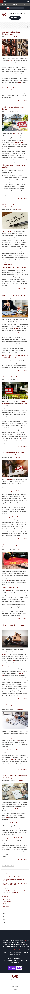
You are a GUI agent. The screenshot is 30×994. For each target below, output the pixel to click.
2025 (3, 916)
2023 (3, 922)
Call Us (6, 4)
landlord (10, 60)
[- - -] (1, 1)
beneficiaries (12, 759)
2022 (3, 925)
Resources (15, 986)
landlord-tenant (19, 142)
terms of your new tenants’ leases (11, 74)
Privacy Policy (15, 980)
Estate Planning (18, 209)
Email (15, 4)
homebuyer (16, 133)
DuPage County (16, 949)
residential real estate (8, 335)
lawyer (22, 162)
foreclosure (8, 479)
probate (8, 590)
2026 (3, 913)
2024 (3, 919)
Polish (24, 940)
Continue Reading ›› (23, 100)
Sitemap (15, 989)
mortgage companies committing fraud (12, 333)
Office (25, 4)
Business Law (6, 899)
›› (13, 865)
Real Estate (16, 36)
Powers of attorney (7, 231)
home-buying (23, 403)
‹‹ (2, 865)
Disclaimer (15, 983)
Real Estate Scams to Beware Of (11, 877)
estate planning (7, 738)
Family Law (6, 904)
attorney (20, 82)
